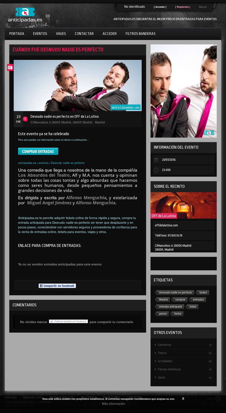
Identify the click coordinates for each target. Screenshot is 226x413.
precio (163, 313)
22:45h (166, 170)
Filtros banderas (141, 34)
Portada (16, 34)
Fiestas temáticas (184, 369)
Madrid (163, 299)
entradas (198, 299)
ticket (193, 306)
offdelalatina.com (166, 225)
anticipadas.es (27, 163)
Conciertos (184, 345)
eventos (43, 163)
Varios (184, 377)
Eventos (40, 34)
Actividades (184, 361)
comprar (180, 299)
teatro (203, 292)
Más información (113, 403)
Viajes (61, 34)
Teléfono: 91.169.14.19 (168, 235)
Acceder (110, 34)
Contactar (84, 34)
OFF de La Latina (164, 216)
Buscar (203, 6)
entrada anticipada (170, 306)
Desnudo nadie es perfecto (68, 163)
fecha (177, 313)
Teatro (184, 353)
